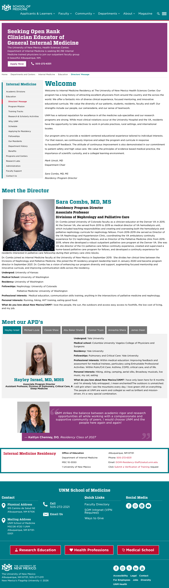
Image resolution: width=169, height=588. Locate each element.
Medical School (139, 550)
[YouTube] (142, 568)
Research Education (37, 550)
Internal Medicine (46, 74)
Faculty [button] (64, 13)
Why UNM (13, 121)
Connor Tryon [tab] (96, 330)
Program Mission (16, 106)
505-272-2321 (60, 507)
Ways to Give (94, 518)
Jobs (135, 580)
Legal (133, 575)
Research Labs (13, 161)
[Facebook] (129, 506)
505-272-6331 (43, 63)
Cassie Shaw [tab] (51, 330)
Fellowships (14, 136)
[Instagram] (135, 506)
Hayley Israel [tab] (12, 330)
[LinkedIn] (142, 506)
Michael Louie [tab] (31, 330)
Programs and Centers (16, 156)
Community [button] (84, 13)
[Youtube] (148, 506)
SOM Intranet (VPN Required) (98, 511)
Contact (143, 575)
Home (4, 74)
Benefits (12, 151)
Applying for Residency (19, 131)
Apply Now (17, 64)
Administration (13, 166)
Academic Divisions (15, 92)
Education (63, 74)
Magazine (145, 13)
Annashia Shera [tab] (117, 330)
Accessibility (120, 575)
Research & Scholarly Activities (23, 116)
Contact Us (11, 176)
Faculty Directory (96, 504)
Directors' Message (80, 74)
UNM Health (120, 584)
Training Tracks (15, 111)
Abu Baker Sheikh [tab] (73, 330)
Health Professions (91, 550)
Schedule (12, 126)
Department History (18, 146)
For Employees (121, 580)
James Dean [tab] (138, 330)
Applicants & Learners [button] (36, 13)
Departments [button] (108, 13)
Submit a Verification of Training (132, 467)
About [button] (128, 13)
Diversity (146, 580)
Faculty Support (14, 171)
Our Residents (15, 141)
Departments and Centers (23, 74)
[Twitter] (129, 568)
